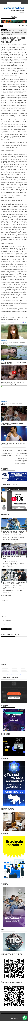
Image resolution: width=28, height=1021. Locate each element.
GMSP (7, 536)
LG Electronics (9, 587)
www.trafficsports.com (18, 297)
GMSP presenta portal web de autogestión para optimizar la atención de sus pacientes (13, 531)
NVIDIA (15, 587)
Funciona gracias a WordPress (8, 1017)
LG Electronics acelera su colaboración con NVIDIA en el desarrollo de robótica (14, 583)
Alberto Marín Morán (14, 44)
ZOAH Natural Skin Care (12, 561)
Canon (24, 44)
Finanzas (8, 544)
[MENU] (1, 26)
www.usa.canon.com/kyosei (16, 190)
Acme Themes (14, 1018)
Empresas (4, 518)
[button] (24, 1017)
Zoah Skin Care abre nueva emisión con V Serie (12, 557)
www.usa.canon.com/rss (7, 197)
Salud (7, 518)
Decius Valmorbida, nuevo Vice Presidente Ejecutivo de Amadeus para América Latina (6, 453)
